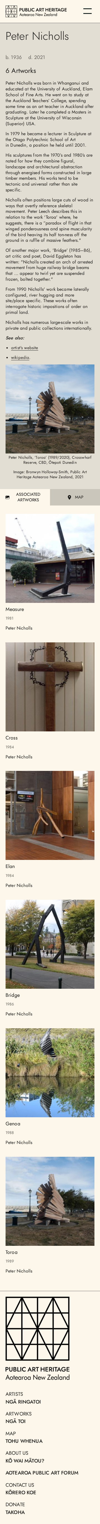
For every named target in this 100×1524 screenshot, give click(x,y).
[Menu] (87, 11)
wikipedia (20, 357)
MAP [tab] (79, 497)
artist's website (24, 348)
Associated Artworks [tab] (28, 497)
